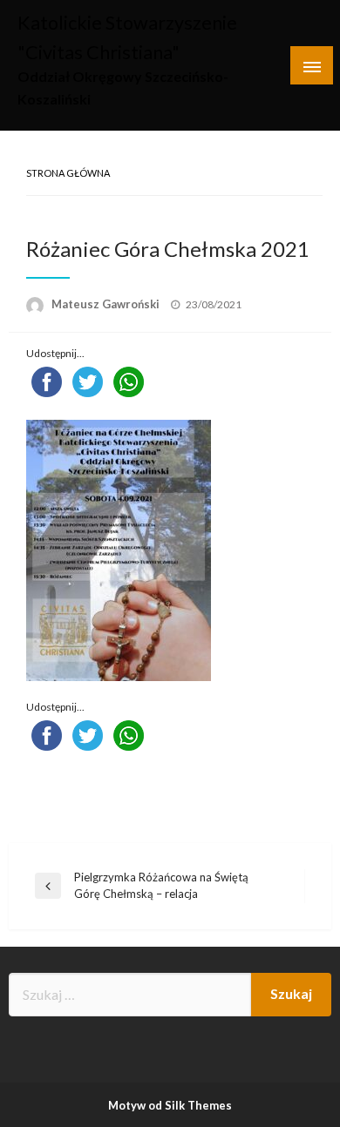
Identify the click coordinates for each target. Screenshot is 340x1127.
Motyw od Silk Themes (170, 1105)
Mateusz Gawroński (106, 304)
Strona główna (68, 173)
